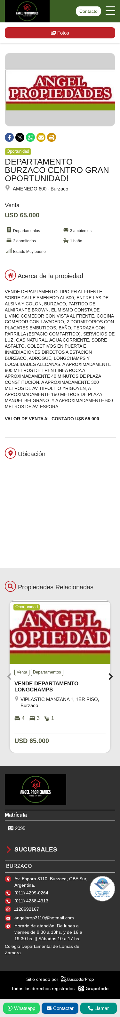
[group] (60, 89)
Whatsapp (24, 1008)
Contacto (88, 11)
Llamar (101, 1008)
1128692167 (26, 909)
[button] (111, 677)
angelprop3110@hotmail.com (44, 917)
